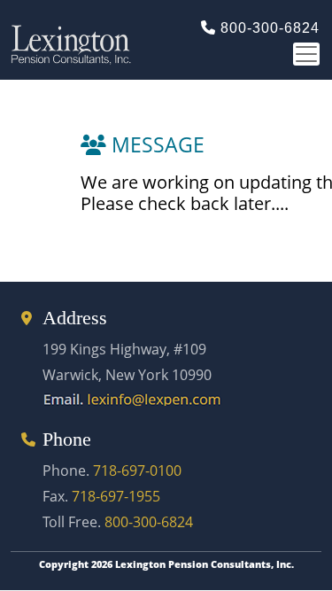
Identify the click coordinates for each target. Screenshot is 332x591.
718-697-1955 (116, 496)
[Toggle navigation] (306, 54)
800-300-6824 (270, 27)
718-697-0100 (137, 470)
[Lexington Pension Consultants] (159, 40)
